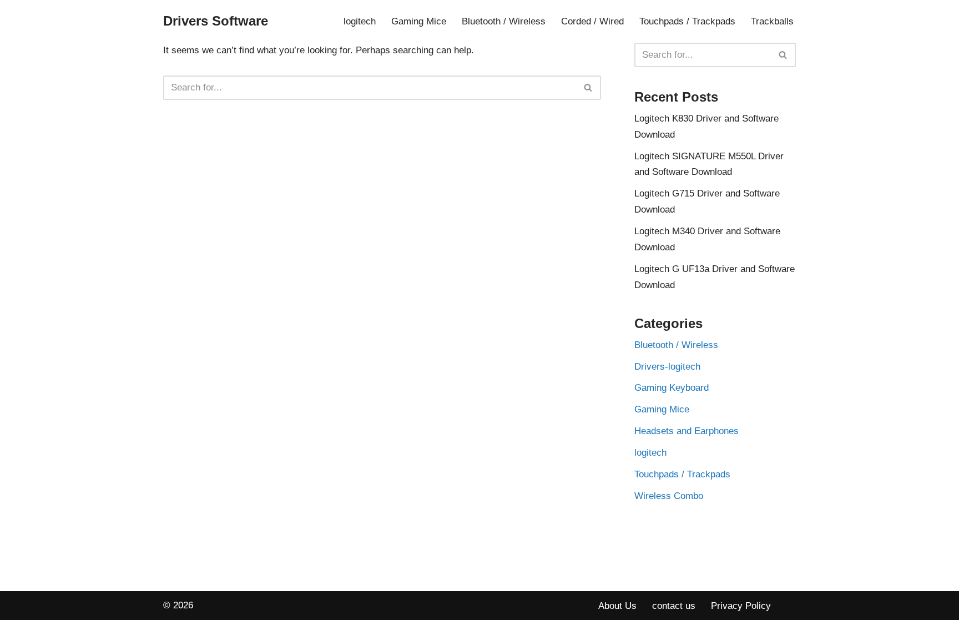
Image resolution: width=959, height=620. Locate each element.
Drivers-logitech (667, 366)
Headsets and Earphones (686, 431)
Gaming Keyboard (671, 387)
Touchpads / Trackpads (687, 21)
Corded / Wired (592, 21)
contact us (673, 606)
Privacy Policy (741, 606)
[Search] (588, 87)
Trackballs (772, 21)
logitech (360, 21)
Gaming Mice (418, 21)
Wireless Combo (668, 496)
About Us (617, 606)
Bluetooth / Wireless (504, 21)
